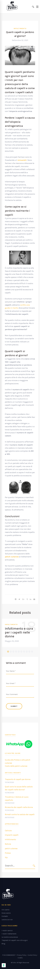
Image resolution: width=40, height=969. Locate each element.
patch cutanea (11, 848)
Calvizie (8, 830)
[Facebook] (15, 599)
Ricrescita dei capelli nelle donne (19, 807)
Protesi (8, 853)
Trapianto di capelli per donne (17, 779)
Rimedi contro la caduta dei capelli (20, 814)
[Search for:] (20, 866)
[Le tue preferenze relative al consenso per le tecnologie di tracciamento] (4, 965)
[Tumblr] (27, 599)
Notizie (8, 844)
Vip (6, 857)
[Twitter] (19, 599)
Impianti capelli (11, 835)
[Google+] (23, 599)
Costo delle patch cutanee (16, 766)
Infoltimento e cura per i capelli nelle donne (19, 632)
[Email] (34, 599)
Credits (20, 958)
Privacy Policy (21, 955)
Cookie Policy (32, 955)
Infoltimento (20, 28)
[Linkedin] (30, 599)
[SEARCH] (34, 866)
